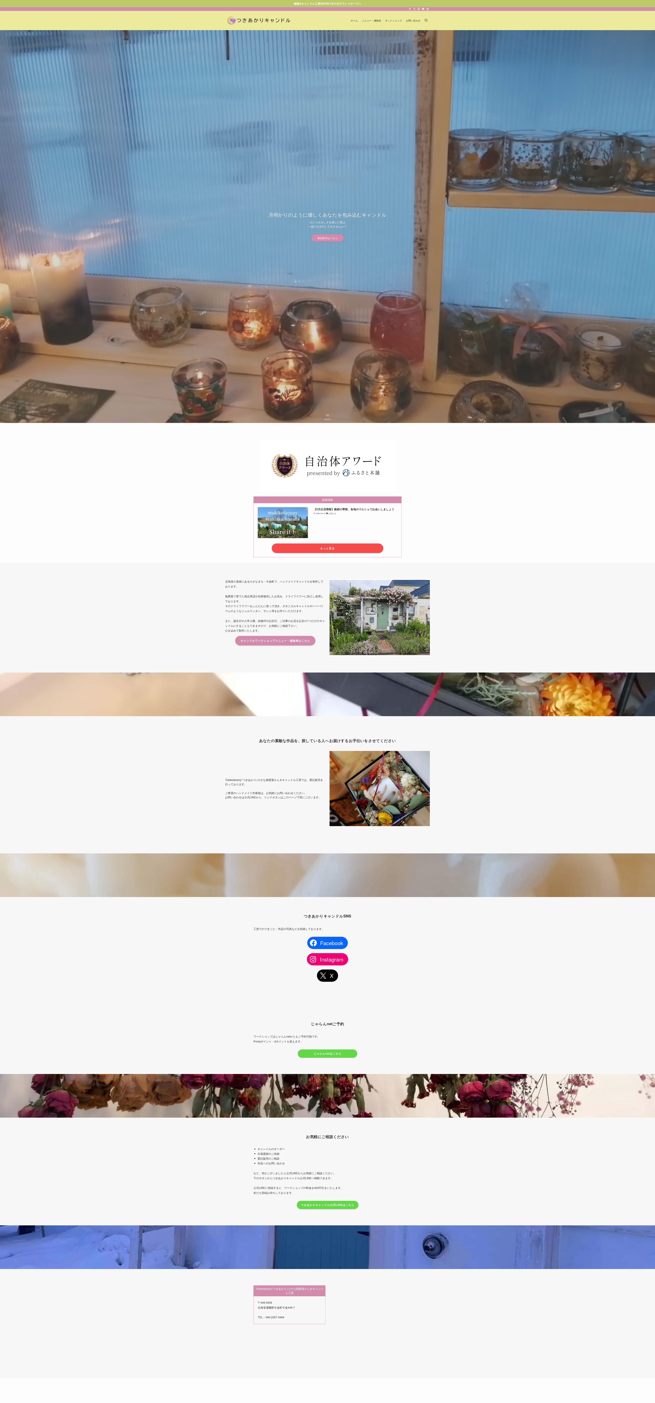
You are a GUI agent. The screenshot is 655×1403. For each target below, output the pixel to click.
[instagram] (419, 9)
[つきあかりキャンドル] (259, 20)
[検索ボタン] (426, 20)
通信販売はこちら (327, 238)
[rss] (427, 9)
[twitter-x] (414, 9)
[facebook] (410, 9)
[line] (423, 9)
